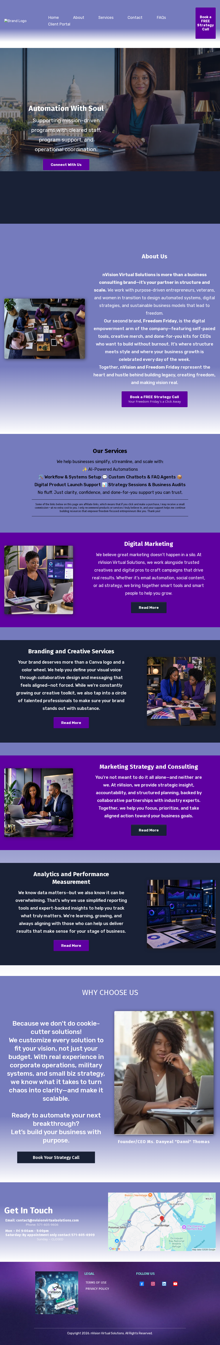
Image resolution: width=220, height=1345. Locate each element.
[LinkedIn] (164, 1283)
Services (105, 17)
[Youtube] (175, 1283)
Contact (135, 17)
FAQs (161, 17)
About (78, 17)
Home (53, 17)
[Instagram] (153, 1283)
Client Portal (59, 24)
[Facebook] (141, 1283)
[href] (162, 1222)
